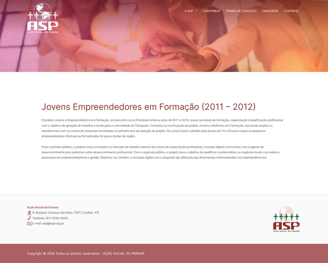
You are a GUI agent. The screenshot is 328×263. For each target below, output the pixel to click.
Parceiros (270, 11)
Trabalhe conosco (241, 11)
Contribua (211, 11)
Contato (291, 11)
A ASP (189, 11)
